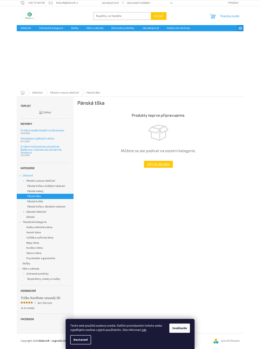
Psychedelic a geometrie (40, 258)
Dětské (30, 217)
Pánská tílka (34, 196)
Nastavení (81, 340)
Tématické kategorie (35, 222)
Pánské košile (35, 201)
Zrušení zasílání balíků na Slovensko (42, 130)
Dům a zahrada (31, 269)
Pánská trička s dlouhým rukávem (46, 207)
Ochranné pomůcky (37, 274)
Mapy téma (32, 243)
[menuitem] (26, 28)
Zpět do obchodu (158, 164)
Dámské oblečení (36, 212)
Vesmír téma (33, 232)
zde (144, 330)
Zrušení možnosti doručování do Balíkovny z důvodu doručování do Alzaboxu (41, 149)
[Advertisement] (130, 60)
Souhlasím (179, 328)
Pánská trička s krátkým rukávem (46, 186)
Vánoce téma (33, 253)
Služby (26, 264)
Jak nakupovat (110, 3)
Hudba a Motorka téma (39, 227)
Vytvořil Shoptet (230, 341)
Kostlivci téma (34, 248)
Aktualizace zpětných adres (37, 138)
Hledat (158, 16)
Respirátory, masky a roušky (43, 279)
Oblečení (28, 176)
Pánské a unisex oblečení (40, 181)
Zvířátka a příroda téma (39, 238)
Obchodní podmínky (138, 3)
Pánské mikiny (35, 191)
